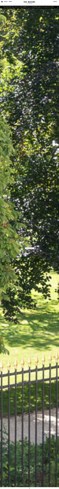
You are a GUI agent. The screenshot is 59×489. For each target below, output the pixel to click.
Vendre (10, 1)
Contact (55, 1)
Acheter (6, 1)
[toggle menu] (2, 1)
